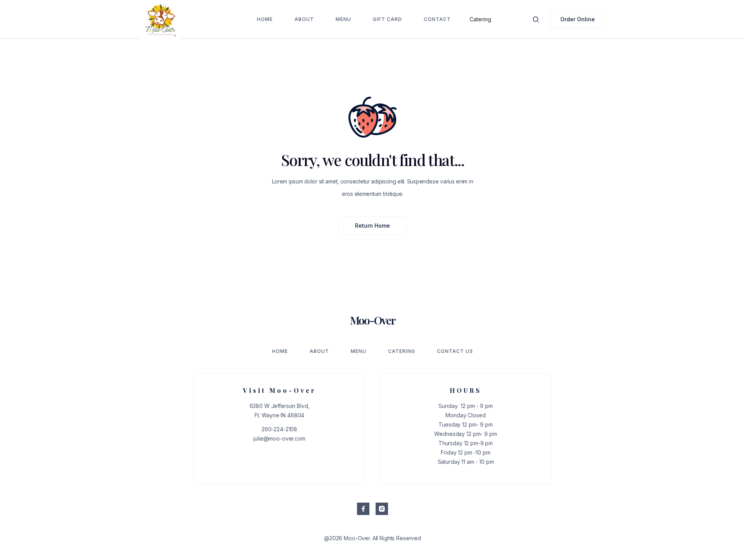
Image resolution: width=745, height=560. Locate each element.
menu (343, 19)
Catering (480, 19)
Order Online (577, 19)
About (304, 19)
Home (265, 19)
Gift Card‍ (387, 19)
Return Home (372, 225)
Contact (437, 19)
